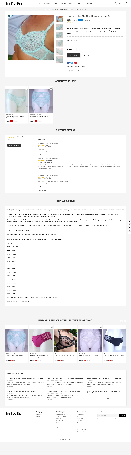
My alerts (79, 425)
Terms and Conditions (62, 416)
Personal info (80, 414)
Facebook (68, 63)
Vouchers (79, 422)
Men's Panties (39, 416)
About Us (58, 418)
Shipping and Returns (62, 414)
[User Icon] (120, 3)
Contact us (59, 422)
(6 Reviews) (77, 22)
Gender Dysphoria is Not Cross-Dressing (21, 391)
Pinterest (75, 63)
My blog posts (81, 427)
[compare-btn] (88, 55)
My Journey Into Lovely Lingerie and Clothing (63, 391)
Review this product (14, 145)
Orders (79, 416)
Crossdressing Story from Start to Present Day (103, 378)
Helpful (41, 154)
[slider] (70, 22)
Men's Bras (39, 414)
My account (59, 427)
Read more (10, 386)
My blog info (80, 431)
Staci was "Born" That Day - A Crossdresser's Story (65, 378)
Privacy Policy (60, 420)
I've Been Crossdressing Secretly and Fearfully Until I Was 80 (103, 392)
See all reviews (42, 190)
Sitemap (58, 425)
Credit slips (80, 418)
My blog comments (82, 429)
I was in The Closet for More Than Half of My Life (25, 378)
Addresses (80, 420)
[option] (59, 19)
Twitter (71, 63)
